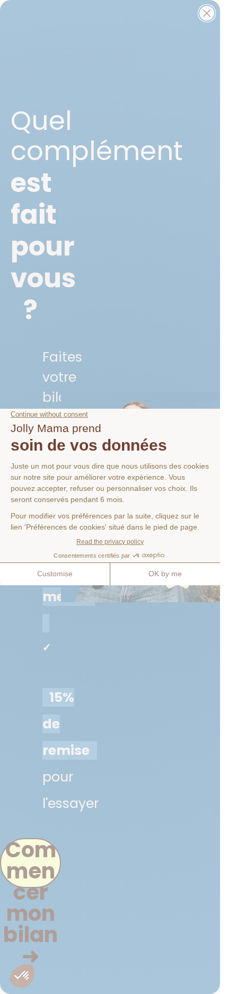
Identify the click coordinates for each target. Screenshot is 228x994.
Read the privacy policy (110, 542)
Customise (55, 573)
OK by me (165, 573)
